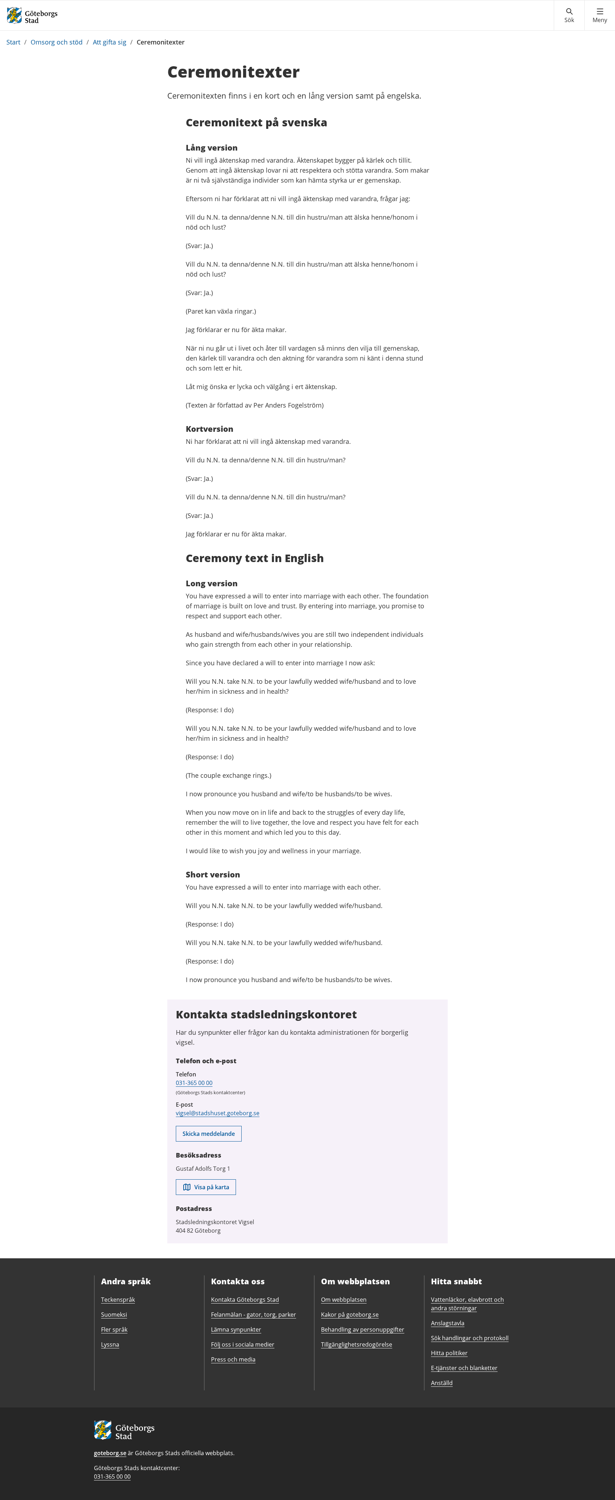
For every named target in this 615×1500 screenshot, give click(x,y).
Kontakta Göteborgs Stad (245, 1300)
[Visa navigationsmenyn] (600, 15)
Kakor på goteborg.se (350, 1314)
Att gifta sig (109, 42)
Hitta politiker (449, 1353)
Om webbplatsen (344, 1300)
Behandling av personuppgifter (362, 1329)
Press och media (233, 1359)
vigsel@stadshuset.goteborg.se (217, 1113)
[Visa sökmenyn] (569, 15)
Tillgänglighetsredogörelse (356, 1344)
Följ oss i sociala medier (242, 1344)
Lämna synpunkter (236, 1329)
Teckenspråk (118, 1300)
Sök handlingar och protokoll (470, 1338)
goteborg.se (110, 1453)
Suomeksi (114, 1314)
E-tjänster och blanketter (464, 1368)
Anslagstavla (447, 1323)
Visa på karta (211, 1187)
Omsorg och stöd (57, 42)
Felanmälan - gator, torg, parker (253, 1314)
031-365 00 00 (194, 1083)
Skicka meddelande (209, 1134)
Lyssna (110, 1344)
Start (13, 42)
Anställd (442, 1383)
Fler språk (114, 1329)
